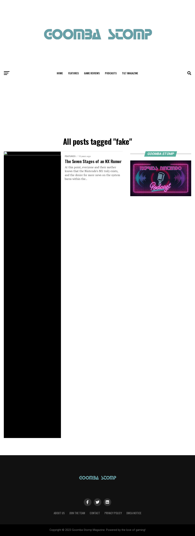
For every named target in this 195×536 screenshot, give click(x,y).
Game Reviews (92, 73)
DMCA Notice (133, 513)
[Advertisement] (97, 106)
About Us (59, 513)
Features (73, 73)
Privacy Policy (113, 513)
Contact (95, 513)
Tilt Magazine (130, 73)
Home (60, 73)
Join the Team (77, 513)
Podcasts (111, 73)
